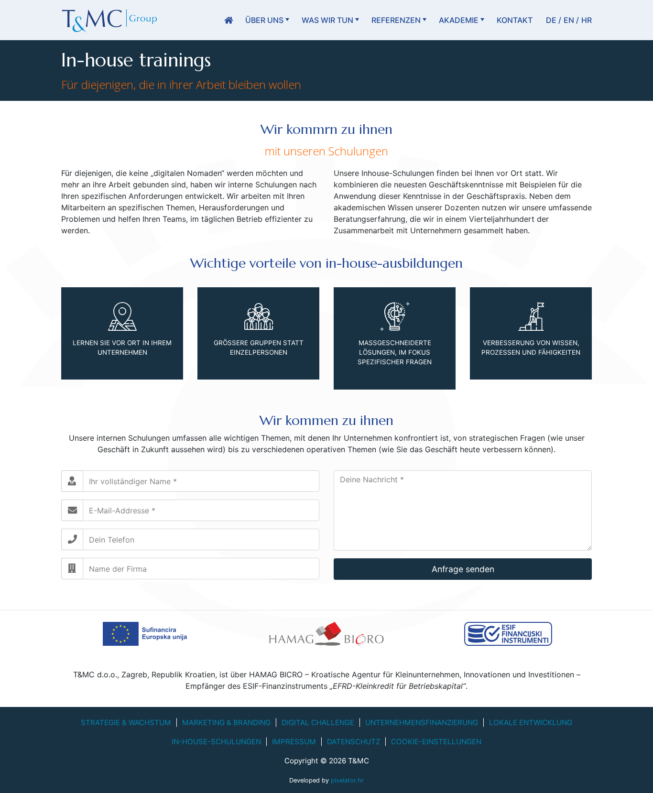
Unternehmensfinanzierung (421, 722)
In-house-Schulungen (216, 741)
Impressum (294, 741)
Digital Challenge (318, 722)
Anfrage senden (463, 569)
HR (586, 20)
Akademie (459, 20)
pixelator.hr (347, 780)
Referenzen (396, 20)
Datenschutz (353, 741)
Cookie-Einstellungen (436, 741)
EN (569, 20)
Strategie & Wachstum (126, 722)
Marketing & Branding (226, 722)
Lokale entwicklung (530, 722)
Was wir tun (327, 20)
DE (551, 20)
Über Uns (264, 20)
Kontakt (515, 20)
